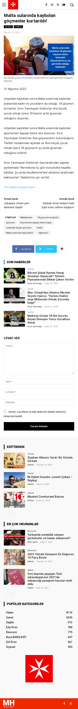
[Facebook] (46, 5)
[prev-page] (6, 514)
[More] (62, 249)
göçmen (10, 222)
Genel (8, 26)
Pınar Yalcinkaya (34, 283)
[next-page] (12, 514)
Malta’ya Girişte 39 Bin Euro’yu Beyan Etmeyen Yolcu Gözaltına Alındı (48, 319)
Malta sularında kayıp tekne (19, 233)
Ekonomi (31, 531)
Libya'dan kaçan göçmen (18, 228)
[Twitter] (58, 5)
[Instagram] (52, 5)
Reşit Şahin (32, 542)
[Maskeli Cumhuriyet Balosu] (14, 500)
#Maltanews (26, 217)
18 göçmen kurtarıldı (47, 217)
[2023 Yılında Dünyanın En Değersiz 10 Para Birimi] (14, 557)
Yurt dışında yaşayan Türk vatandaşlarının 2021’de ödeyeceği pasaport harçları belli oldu (49, 579)
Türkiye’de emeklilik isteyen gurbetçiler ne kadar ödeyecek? (48, 536)
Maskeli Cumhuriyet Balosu (45, 496)
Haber (18, 26)
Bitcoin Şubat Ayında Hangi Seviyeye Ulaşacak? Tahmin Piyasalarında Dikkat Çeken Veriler (50, 276)
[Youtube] (64, 5)
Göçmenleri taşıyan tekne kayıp (35, 222)
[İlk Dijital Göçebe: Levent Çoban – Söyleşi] (14, 480)
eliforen (30, 464)
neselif (30, 587)
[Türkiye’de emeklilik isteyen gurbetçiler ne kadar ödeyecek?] (14, 538)
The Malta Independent (19, 187)
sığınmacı (43, 233)
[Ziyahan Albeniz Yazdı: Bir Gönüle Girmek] (14, 461)
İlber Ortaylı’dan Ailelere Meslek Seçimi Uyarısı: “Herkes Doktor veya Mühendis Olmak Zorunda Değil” (48, 297)
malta (39, 228)
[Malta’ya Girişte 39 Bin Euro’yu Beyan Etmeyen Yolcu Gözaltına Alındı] (14, 319)
